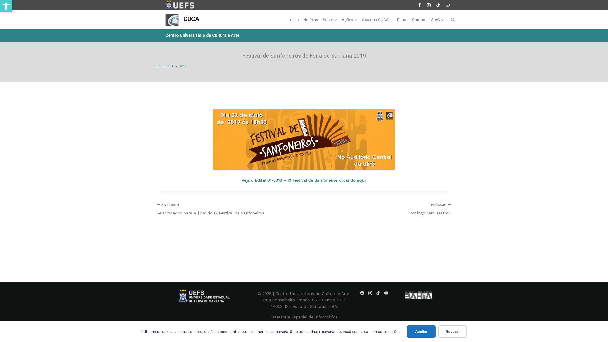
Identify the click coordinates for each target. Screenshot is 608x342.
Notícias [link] (310, 19)
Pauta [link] (402, 19)
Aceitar (421, 331)
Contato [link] (419, 19)
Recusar (453, 331)
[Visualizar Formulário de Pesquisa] (453, 19)
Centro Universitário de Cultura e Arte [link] (202, 35)
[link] (6, 6)
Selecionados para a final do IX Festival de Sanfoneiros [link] (210, 209)
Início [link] (294, 19)
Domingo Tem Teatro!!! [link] (429, 209)
